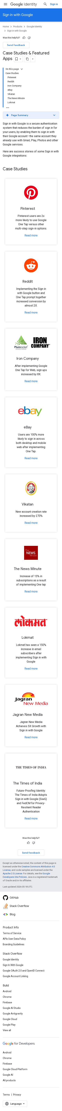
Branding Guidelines (13, 944)
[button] (31, 115)
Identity (30, 4)
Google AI (8, 1074)
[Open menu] (5, 4)
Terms (6, 1094)
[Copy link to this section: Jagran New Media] (46, 715)
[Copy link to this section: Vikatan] (36, 505)
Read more (31, 235)
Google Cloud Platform (15, 1069)
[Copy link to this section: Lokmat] (37, 638)
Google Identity (34, 26)
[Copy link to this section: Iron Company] (42, 359)
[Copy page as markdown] (27, 59)
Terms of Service (12, 933)
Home (6, 26)
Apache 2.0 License (12, 873)
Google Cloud (10, 1019)
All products (9, 1080)
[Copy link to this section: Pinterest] (38, 209)
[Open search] (45, 4)
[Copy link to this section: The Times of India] (45, 784)
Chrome (7, 996)
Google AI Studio (12, 1008)
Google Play (9, 1024)
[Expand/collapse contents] (22, 69)
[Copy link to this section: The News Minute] (45, 569)
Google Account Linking (15, 976)
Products (17, 26)
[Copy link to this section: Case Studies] (31, 169)
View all (7, 1030)
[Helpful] (24, 37)
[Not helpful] (29, 37)
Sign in (54, 4)
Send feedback (16, 45)
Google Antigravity (13, 1013)
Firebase (7, 1002)
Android (7, 991)
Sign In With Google (13, 965)
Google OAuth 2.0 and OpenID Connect (23, 970)
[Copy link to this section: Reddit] (36, 282)
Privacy (17, 1094)
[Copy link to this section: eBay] (35, 427)
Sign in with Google (18, 15)
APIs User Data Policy (14, 938)
